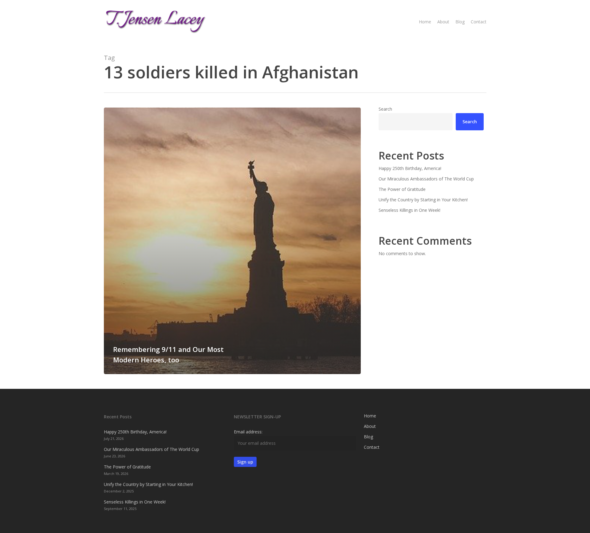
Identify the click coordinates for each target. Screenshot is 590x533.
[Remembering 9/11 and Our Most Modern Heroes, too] (232, 241)
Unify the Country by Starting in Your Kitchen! (423, 200)
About (370, 426)
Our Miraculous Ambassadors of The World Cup (426, 179)
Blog (368, 437)
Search (385, 109)
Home (370, 416)
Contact (372, 447)
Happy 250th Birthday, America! (410, 168)
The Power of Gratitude (402, 189)
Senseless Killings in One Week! (409, 210)
